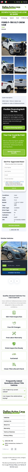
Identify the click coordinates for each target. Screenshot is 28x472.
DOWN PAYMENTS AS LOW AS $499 (14, 13)
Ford (17, 18)
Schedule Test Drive (14, 272)
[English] (2, 2)
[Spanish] (6, 2)
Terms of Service (9, 432)
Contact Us (7, 421)
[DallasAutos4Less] (11, 7)
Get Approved (14, 269)
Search (12, 18)
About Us (7, 425)
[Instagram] (15, 449)
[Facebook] (12, 449)
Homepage (4, 18)
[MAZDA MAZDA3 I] (14, 258)
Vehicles (6, 418)
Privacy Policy (16, 181)
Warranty (7, 428)
